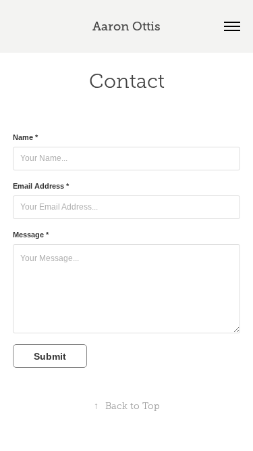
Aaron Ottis (126, 26)
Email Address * (41, 186)
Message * (31, 235)
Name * (25, 137)
